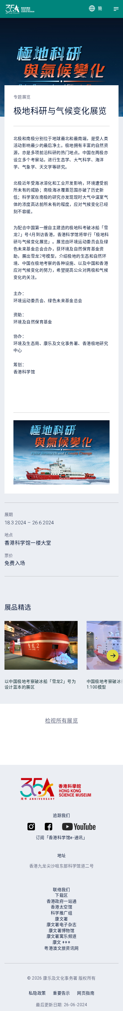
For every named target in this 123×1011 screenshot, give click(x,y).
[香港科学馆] (9, 9)
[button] (10, 656)
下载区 (61, 895)
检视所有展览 (61, 721)
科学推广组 (61, 912)
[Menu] (116, 9)
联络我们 (61, 889)
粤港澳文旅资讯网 (61, 948)
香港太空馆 (61, 907)
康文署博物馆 (62, 930)
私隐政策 (37, 993)
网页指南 (85, 993)
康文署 (61, 918)
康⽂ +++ (62, 942)
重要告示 (61, 993)
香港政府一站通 (62, 901)
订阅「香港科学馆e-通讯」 (61, 837)
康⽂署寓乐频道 (62, 936)
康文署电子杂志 (62, 924)
